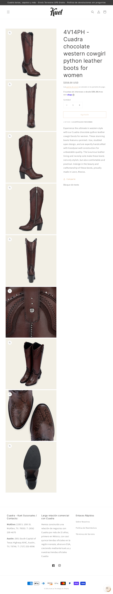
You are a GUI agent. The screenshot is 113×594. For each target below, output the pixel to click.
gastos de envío (72, 87)
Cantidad (67, 100)
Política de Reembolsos (86, 528)
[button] (8, 12)
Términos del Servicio (85, 534)
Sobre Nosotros (83, 521)
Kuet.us (51, 588)
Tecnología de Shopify (62, 588)
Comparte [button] (71, 179)
